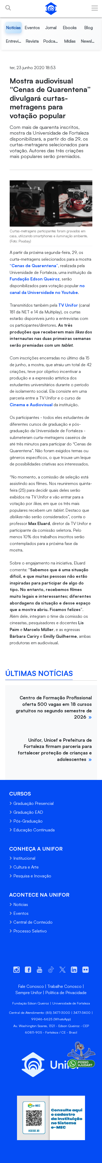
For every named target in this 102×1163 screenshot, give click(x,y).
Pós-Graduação (28, 821)
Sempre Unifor (28, 992)
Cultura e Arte (26, 867)
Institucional (24, 858)
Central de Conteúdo (33, 922)
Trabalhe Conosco (64, 986)
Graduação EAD (28, 812)
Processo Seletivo (30, 931)
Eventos (21, 913)
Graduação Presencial (33, 803)
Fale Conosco (31, 986)
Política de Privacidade (66, 992)
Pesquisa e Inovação (32, 875)
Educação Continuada (34, 829)
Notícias (20, 904)
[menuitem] (13, 27)
